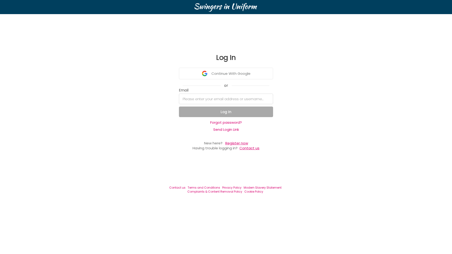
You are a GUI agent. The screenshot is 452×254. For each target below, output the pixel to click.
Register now (236, 143)
